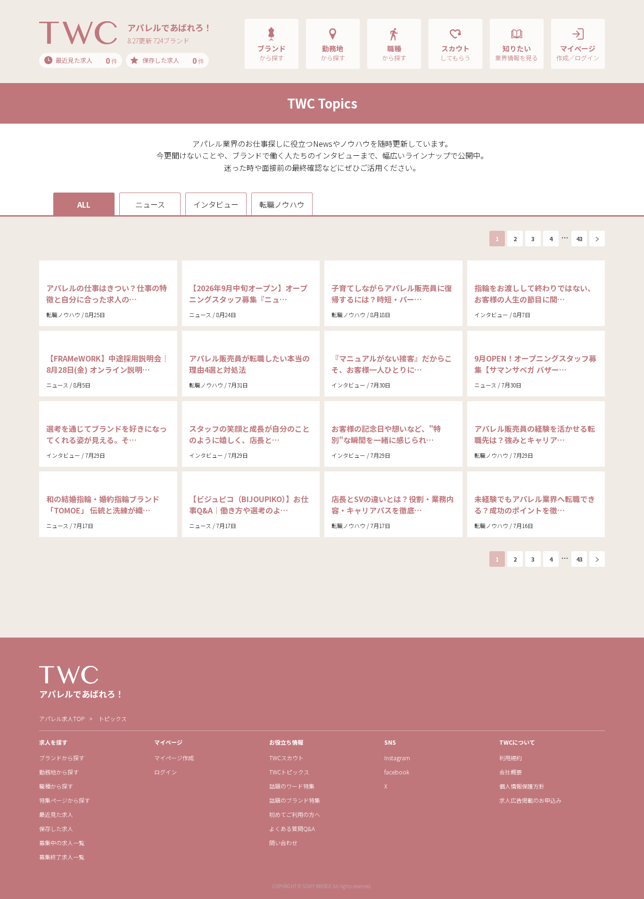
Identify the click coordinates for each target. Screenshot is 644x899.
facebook (396, 772)
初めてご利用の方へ (294, 814)
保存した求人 (56, 828)
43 (579, 239)
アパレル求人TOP (61, 718)
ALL (84, 204)
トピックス (113, 718)
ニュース (150, 204)
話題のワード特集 (291, 786)
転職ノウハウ (282, 204)
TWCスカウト (286, 758)
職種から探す (56, 786)
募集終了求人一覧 (61, 857)
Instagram (397, 758)
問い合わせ (283, 843)
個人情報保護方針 (522, 786)
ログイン (165, 772)
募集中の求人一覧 (61, 843)
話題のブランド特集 (294, 800)
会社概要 (510, 772)
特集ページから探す (64, 800)
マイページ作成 (174, 758)
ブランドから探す (61, 758)
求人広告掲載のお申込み (530, 800)
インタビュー (216, 204)
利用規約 (510, 758)
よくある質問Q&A (292, 828)
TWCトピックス (289, 772)
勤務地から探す (59, 772)
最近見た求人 (56, 814)
